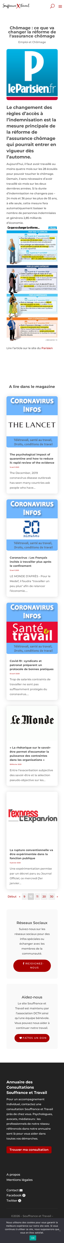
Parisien (47, 348)
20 (44, 896)
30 (51, 896)
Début (12, 896)
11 (37, 896)
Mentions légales (19, 1180)
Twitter (11, 1200)
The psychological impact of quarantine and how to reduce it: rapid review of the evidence (32, 458)
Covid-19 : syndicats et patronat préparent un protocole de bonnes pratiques (32, 665)
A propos (13, 1174)
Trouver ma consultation (29, 1150)
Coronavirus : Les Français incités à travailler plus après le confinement (30, 561)
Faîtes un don (35, 1037)
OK (32, 1238)
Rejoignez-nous (34, 965)
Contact (12, 1190)
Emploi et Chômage (32, 42)
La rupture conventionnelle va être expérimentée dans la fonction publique (31, 854)
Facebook (14, 1195)
